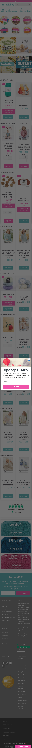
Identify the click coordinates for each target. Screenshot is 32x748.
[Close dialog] (29, 359)
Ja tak (16, 386)
